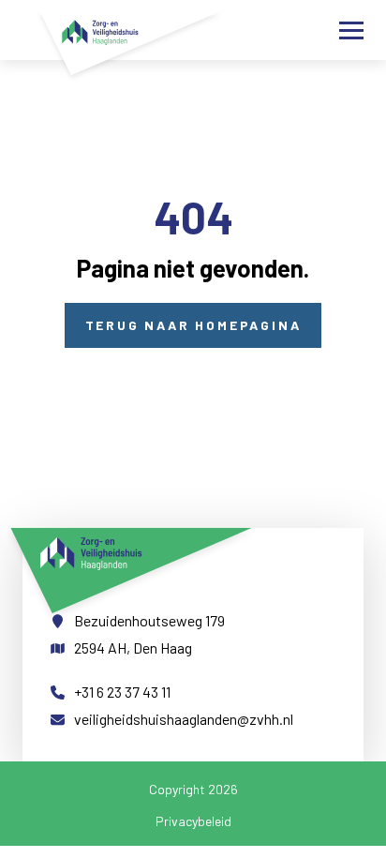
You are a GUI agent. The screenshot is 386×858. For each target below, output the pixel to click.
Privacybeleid (193, 821)
